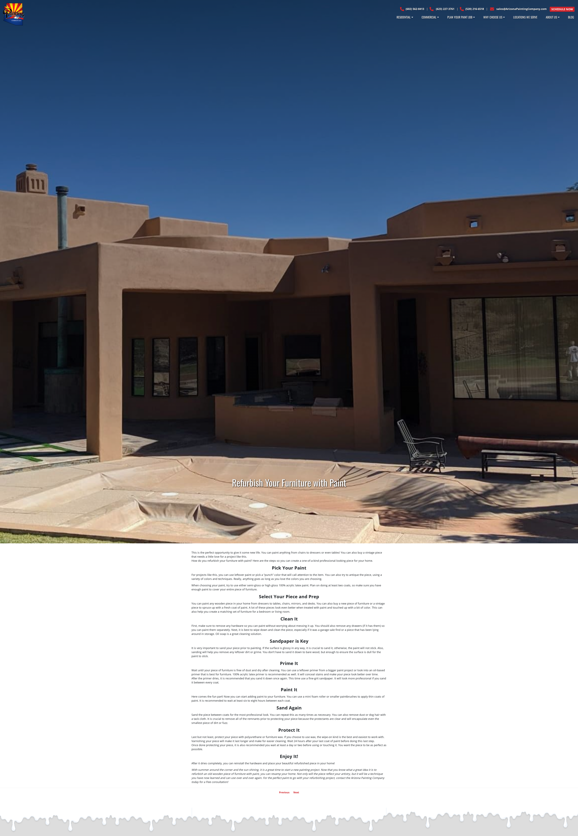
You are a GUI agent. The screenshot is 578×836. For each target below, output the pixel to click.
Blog (571, 17)
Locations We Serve (525, 17)
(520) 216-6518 (474, 9)
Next (296, 792)
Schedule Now (562, 9)
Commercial (429, 17)
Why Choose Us (492, 17)
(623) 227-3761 (444, 9)
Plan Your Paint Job (459, 17)
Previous (284, 792)
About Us (551, 17)
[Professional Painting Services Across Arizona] (13, 14)
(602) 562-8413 (415, 9)
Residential (404, 17)
